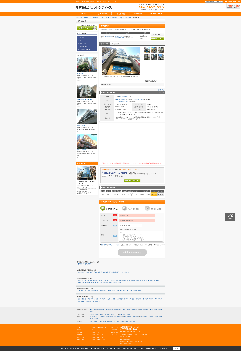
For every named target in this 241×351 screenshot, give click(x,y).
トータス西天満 (81, 125)
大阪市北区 (107, 36)
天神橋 (79, 280)
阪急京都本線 (128, 317)
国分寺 (128, 280)
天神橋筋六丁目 (103, 291)
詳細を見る (154, 194)
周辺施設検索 (114, 332)
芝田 (105, 280)
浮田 (101, 282)
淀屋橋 (93, 299)
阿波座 (146, 299)
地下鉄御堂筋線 (120, 101)
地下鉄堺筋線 (109, 317)
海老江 (160, 299)
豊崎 (88, 280)
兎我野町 (152, 280)
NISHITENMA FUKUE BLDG (85, 99)
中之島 (139, 291)
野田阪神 (151, 299)
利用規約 (103, 245)
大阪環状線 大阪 (82, 46)
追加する (160, 194)
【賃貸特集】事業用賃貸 (84, 264)
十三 (100, 301)
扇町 (118, 291)
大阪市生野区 (153, 309)
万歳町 (137, 280)
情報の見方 (161, 90)
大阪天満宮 (87, 291)
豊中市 (121, 272)
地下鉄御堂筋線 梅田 (84, 49)
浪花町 (157, 280)
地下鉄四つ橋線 (94, 318)
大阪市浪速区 (135, 309)
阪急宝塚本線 (143, 317)
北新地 (121, 36)
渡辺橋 (135, 291)
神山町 (79, 282)
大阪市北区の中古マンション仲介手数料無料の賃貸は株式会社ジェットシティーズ (130, 329)
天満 (91, 280)
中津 (98, 280)
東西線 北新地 (82, 43)
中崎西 (121, 280)
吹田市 (160, 309)
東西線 (117, 36)
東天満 (95, 280)
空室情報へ (157, 34)
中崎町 (110, 291)
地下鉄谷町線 (93, 317)
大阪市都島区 (81, 272)
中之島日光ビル (81, 73)
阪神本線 (151, 317)
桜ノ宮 (96, 301)
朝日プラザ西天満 (81, 150)
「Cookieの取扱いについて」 (151, 348)
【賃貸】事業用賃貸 (97, 337)
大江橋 (130, 291)
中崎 (83, 282)
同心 (124, 280)
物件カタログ (80, 339)
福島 (96, 299)
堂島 (111, 36)
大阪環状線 (118, 37)
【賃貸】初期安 (96, 332)
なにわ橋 (125, 291)
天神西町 (105, 282)
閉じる (176, 348)
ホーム (78, 327)
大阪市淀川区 (107, 272)
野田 (79, 301)
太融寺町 (87, 282)
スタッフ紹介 (114, 327)
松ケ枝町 (142, 280)
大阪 (123, 37)
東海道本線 (136, 317)
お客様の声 (114, 329)
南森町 (110, 282)
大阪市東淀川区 (98, 272)
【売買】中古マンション (98, 339)
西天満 (84, 280)
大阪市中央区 (115, 272)
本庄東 (109, 280)
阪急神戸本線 (158, 317)
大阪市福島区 (89, 272)
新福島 (103, 299)
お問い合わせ (114, 334)
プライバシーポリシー (114, 245)
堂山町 (113, 280)
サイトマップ (80, 337)
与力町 (115, 282)
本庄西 (119, 282)
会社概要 (79, 329)
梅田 (127, 101)
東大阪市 (126, 272)
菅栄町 (93, 282)
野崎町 (97, 282)
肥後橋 (84, 299)
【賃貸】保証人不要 (97, 334)
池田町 (147, 280)
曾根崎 (133, 280)
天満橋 (83, 301)
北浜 (117, 299)
